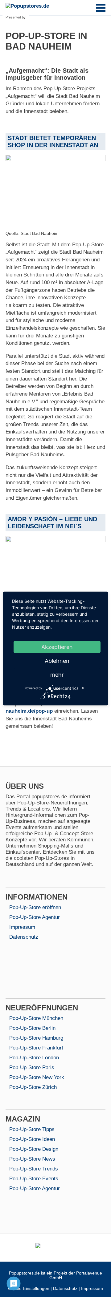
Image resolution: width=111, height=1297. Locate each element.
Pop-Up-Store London (34, 1058)
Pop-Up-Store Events (33, 1179)
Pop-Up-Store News (32, 1159)
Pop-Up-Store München (36, 1018)
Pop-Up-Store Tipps (32, 1129)
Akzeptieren (57, 646)
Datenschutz (23, 937)
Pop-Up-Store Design (33, 1149)
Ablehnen (57, 660)
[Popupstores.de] (29, 6)
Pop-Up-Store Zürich (33, 1087)
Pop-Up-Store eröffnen (35, 907)
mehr (57, 674)
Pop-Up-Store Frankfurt (36, 1048)
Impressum (22, 927)
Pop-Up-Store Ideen (32, 1139)
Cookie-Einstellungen (28, 1288)
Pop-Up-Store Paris (31, 1067)
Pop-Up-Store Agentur (34, 917)
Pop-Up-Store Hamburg (36, 1038)
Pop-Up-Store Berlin (32, 1028)
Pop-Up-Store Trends (33, 1169)
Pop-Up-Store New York (36, 1077)
